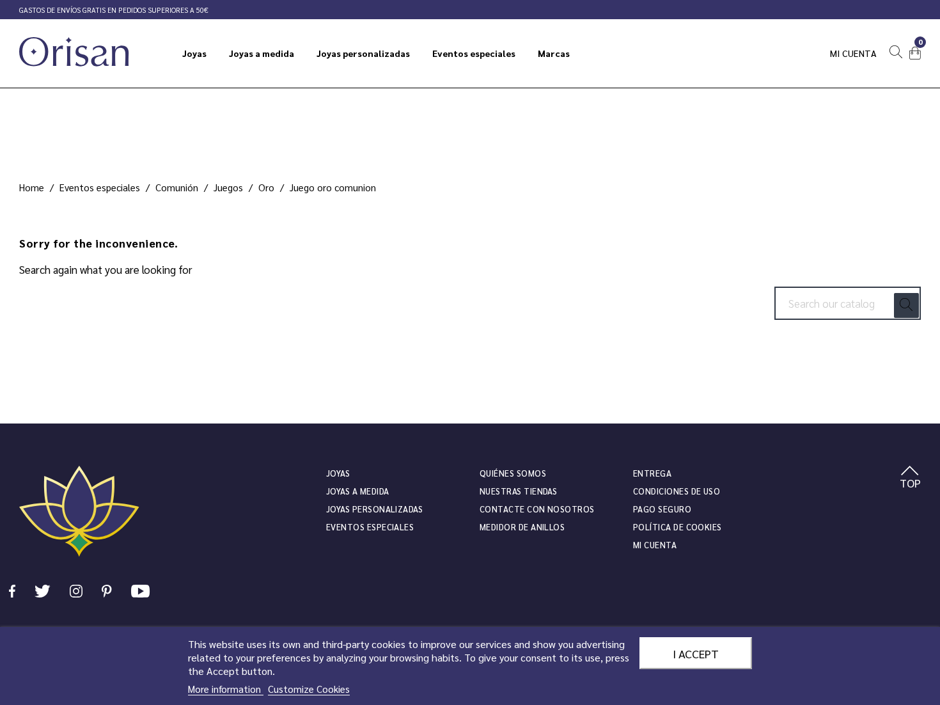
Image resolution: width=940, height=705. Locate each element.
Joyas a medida (357, 491)
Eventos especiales (370, 526)
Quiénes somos (513, 473)
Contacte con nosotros (537, 508)
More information (225, 689)
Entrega (652, 473)
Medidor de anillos (522, 526)
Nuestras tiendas (518, 491)
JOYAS (338, 473)
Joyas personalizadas (374, 508)
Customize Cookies (309, 689)
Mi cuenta (853, 53)
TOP (910, 482)
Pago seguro (662, 508)
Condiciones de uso (676, 491)
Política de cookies (677, 526)
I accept (696, 653)
